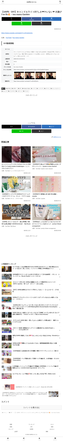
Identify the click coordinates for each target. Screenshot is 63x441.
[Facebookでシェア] (10, 426)
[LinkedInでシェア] (38, 430)
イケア (33, 88)
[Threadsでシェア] (24, 426)
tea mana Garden (18, 38)
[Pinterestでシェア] (24, 430)
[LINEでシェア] (10, 430)
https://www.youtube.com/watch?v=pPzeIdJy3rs (17, 33)
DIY (4, 88)
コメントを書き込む (31, 407)
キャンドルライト (56, 88)
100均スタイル (31, 2)
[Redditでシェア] (38, 426)
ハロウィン (19, 91)
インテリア (40, 88)
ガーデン (47, 88)
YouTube (8, 38)
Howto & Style (27, 88)
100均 (9, 88)
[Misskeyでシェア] (52, 421)
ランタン (27, 91)
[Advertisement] (31, 108)
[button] (41, 23)
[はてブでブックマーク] (52, 426)
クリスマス (12, 91)
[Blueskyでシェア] (38, 421)
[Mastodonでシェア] (24, 421)
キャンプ (5, 91)
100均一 (15, 88)
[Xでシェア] (10, 421)
